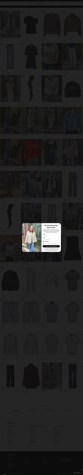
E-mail (44, 237)
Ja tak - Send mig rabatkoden (51, 246)
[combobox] (44, 243)
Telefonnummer (46, 241)
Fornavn (44, 234)
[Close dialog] (59, 224)
